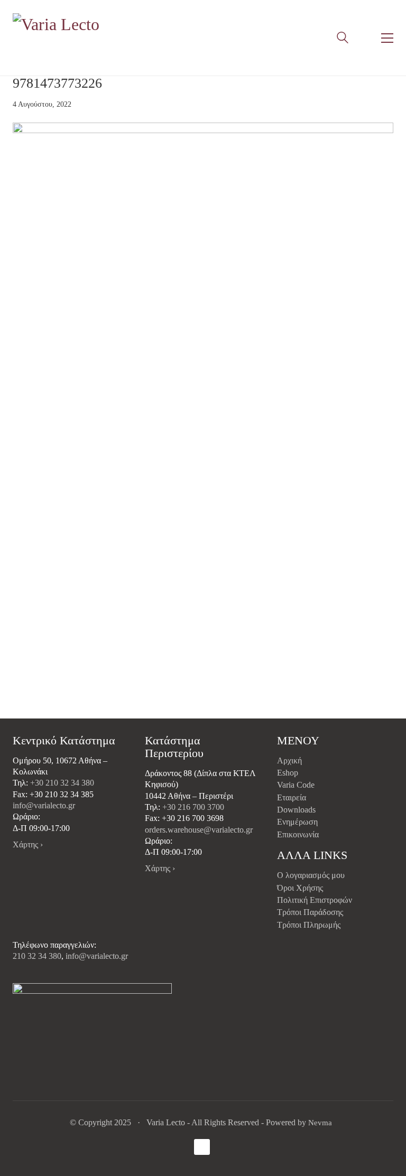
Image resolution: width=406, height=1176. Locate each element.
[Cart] (365, 38)
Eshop (287, 772)
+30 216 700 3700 (193, 806)
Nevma (320, 1122)
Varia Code (296, 784)
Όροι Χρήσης (300, 887)
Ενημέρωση (297, 821)
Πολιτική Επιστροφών (314, 899)
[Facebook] (202, 1147)
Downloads (296, 809)
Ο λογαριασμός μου (311, 875)
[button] (387, 38)
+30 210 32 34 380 (62, 782)
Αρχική (289, 760)
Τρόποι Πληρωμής (308, 924)
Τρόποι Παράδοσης (310, 912)
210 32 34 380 (37, 955)
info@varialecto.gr (44, 805)
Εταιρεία (291, 797)
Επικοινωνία (298, 834)
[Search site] (342, 39)
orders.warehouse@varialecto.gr (199, 829)
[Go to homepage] (58, 37)
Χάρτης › (28, 844)
